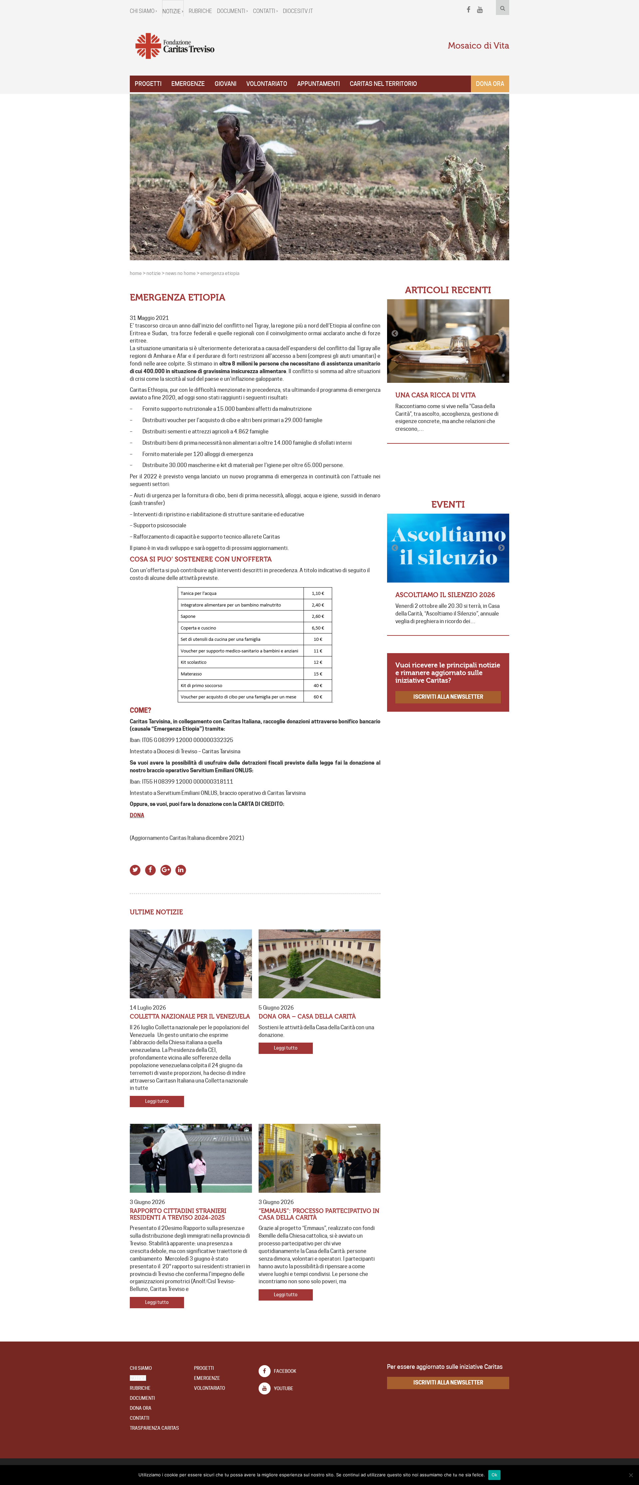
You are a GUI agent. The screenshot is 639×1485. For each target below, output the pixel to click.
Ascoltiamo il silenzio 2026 (445, 595)
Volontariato (266, 83)
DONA (137, 815)
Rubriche (200, 11)
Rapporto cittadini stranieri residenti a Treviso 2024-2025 (178, 1214)
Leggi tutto (157, 1101)
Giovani (225, 83)
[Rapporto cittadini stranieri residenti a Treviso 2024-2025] (191, 1158)
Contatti (139, 1418)
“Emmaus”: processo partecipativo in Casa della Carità (319, 1214)
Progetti (148, 83)
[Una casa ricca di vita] (448, 341)
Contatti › (265, 11)
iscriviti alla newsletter (448, 697)
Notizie (138, 1378)
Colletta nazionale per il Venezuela (190, 1016)
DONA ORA (140, 1408)
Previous (395, 334)
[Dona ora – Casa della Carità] (320, 963)
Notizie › (172, 11)
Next (501, 334)
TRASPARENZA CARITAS (154, 1428)
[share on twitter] (135, 869)
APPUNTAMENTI (318, 83)
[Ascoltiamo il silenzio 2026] (448, 548)
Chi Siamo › (143, 11)
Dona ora (490, 83)
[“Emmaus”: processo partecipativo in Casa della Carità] (320, 1158)
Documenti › (232, 11)
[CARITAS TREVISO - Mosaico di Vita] (175, 46)
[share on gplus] (165, 869)
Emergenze (188, 83)
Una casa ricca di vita (435, 395)
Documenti (142, 1398)
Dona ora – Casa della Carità (307, 1016)
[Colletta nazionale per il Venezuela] (191, 963)
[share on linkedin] (181, 869)
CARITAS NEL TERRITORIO (383, 83)
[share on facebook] (150, 869)
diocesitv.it (298, 11)
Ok (495, 1474)
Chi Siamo (141, 1368)
